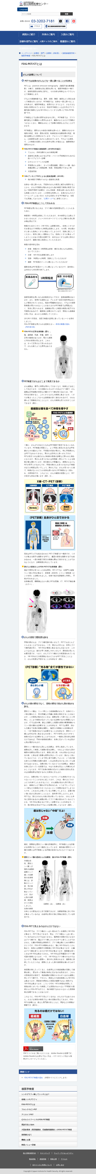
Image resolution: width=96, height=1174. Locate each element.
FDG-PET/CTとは (28, 1104)
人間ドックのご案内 (48, 41)
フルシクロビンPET (29, 1109)
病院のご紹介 (29, 34)
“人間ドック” (48, 198)
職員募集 (32, 1159)
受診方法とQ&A (28, 1124)
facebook (67, 21)
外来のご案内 (48, 34)
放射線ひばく (27, 1134)
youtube (74, 21)
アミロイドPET (27, 1114)
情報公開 (53, 1159)
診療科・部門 (39, 53)
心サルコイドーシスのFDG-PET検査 (36, 1119)
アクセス (36, 26)
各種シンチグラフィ (29, 1099)
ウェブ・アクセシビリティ (63, 1153)
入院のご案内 (67, 34)
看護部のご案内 (67, 41)
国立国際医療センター (35, 4)
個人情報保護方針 (29, 1153)
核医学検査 (25, 55)
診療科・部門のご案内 (29, 41)
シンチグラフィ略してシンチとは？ (36, 1094)
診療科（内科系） (53, 53)
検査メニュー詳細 (29, 1144)
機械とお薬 (26, 1139)
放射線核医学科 (68, 53)
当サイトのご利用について (42, 1165)
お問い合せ (60, 1165)
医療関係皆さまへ (29, 48)
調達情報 (43, 1159)
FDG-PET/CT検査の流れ (33, 1077)
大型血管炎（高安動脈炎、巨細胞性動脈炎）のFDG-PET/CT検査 (47, 1129)
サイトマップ (45, 1153)
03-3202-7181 (43, 21)
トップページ (26, 53)
